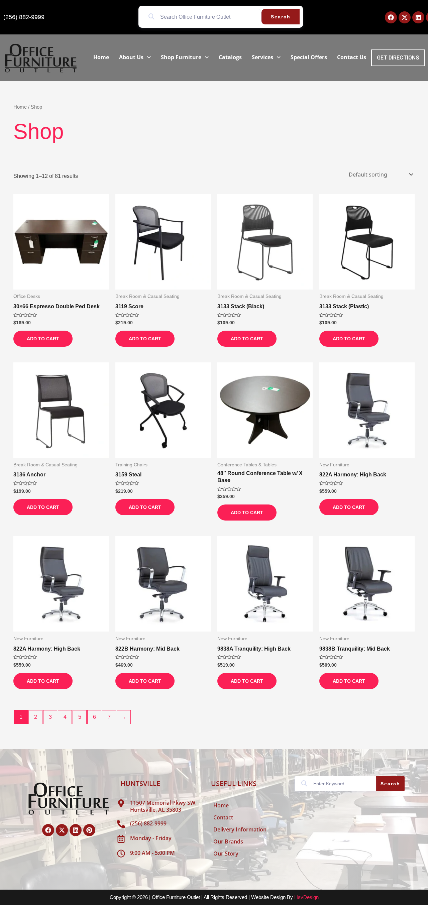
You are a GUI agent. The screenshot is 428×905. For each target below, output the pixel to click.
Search (281, 16)
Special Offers (309, 57)
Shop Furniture (181, 57)
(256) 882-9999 (23, 17)
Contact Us (351, 57)
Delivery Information (239, 829)
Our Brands (228, 841)
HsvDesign (306, 897)
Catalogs (230, 57)
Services (262, 57)
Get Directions (398, 57)
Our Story (225, 853)
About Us (131, 57)
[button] (135, 57)
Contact (223, 817)
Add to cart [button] (43, 338)
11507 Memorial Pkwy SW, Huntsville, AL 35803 (163, 806)
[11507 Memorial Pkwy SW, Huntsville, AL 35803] (121, 803)
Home (101, 57)
